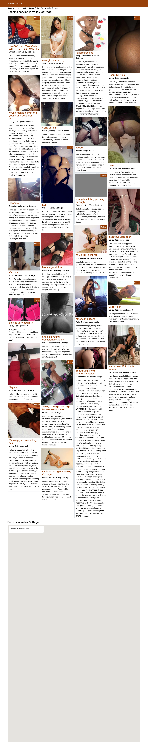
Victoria (13, 272)
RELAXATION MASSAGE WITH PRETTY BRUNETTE (24, 47)
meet (112, 165)
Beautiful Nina (117, 74)
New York (40, 8)
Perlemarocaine (84, 52)
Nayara (13, 387)
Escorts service (14, 8)
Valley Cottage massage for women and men (56, 408)
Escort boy (115, 306)
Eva (44, 204)
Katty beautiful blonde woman (121, 368)
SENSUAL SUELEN (86, 255)
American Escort (85, 318)
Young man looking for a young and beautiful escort (23, 115)
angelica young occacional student (53, 338)
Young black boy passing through (90, 200)
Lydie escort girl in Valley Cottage (56, 473)
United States (28, 8)
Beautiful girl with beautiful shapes (86, 372)
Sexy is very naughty (21, 322)
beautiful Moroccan (120, 236)
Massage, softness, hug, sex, (23, 442)
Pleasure (14, 203)
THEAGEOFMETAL (15, 3)
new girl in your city (53, 60)
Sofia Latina (49, 127)
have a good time (52, 267)
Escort (79, 147)
